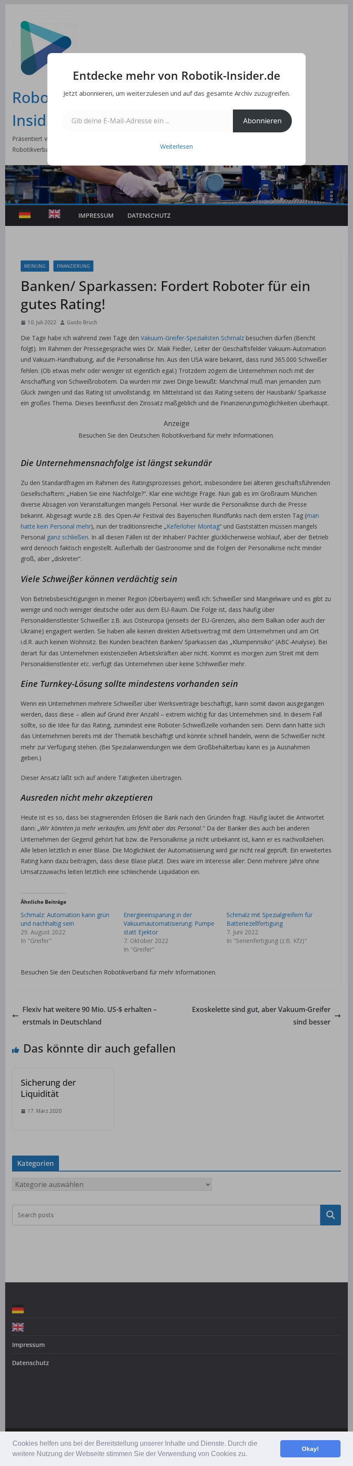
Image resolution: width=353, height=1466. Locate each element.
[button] (250, 1454)
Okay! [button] (310, 1448)
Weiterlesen (176, 146)
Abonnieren (262, 120)
